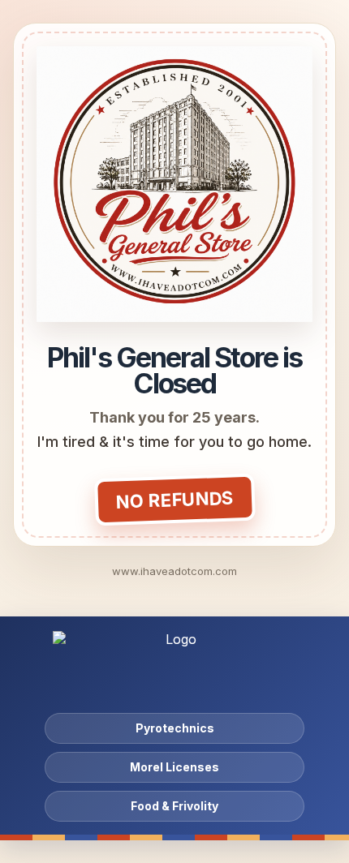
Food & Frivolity (174, 806)
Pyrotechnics (175, 728)
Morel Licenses (174, 767)
